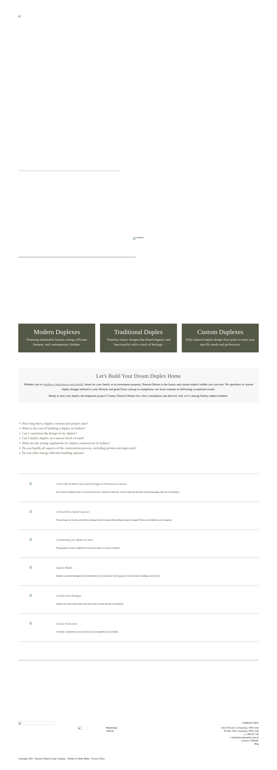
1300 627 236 (252, 734)
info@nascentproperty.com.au (245, 737)
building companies (57, 182)
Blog (256, 744)
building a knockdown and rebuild (63, 384)
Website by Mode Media (78, 758)
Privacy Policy (98, 758)
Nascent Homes (27, 149)
